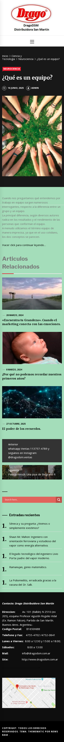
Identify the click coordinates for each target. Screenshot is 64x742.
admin (35, 87)
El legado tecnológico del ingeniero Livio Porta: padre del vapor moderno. (33, 556)
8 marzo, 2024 (14, 369)
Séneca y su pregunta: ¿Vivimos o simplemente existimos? (29, 526)
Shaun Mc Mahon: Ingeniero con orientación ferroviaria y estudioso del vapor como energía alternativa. (32, 541)
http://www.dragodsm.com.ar (40, 659)
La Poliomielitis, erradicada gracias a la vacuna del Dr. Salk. (32, 582)
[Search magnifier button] (59, 500)
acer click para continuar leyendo (24, 245)
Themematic (36, 731)
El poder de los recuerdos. (21, 428)
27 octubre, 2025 (16, 423)
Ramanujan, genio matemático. (28, 567)
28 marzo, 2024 (14, 315)
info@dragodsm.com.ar (35, 653)
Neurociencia (11, 68)
